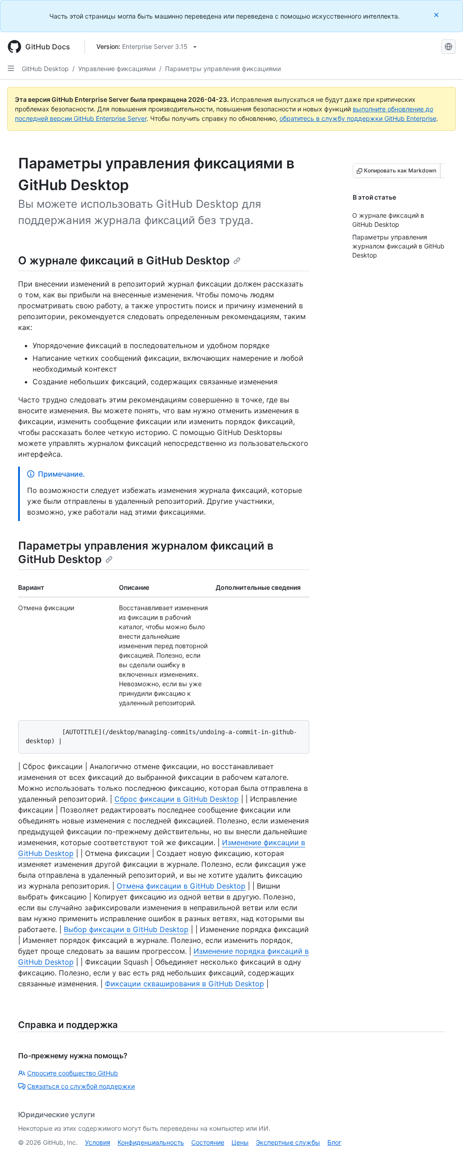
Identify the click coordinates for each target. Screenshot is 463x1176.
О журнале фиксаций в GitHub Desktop (124, 260)
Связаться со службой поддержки (81, 1086)
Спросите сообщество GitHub (72, 1073)
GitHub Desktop (45, 68)
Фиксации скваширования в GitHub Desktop (184, 983)
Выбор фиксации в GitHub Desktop (126, 929)
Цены (240, 1142)
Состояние (207, 1142)
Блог (334, 1142)
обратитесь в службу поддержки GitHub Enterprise (357, 118)
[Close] (437, 15)
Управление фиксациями (117, 68)
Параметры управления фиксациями (223, 68)
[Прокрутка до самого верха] (443, 1156)
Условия (97, 1142)
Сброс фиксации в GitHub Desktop (176, 798)
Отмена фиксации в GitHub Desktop (181, 885)
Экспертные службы (288, 1142)
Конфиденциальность (151, 1142)
